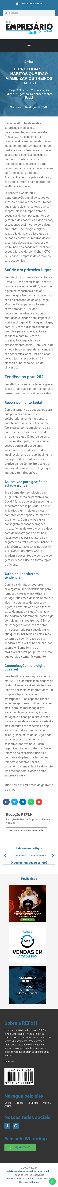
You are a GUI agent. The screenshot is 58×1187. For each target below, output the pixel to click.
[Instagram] (16, 1126)
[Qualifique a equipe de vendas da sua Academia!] (27, 962)
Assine (7, 1105)
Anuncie (47, 1102)
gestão (24, 94)
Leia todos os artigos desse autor (26, 830)
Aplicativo (23, 90)
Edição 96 (11, 94)
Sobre (7, 1102)
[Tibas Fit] (27, 921)
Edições (19, 1102)
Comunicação (40, 90)
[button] (29, 44)
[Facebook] (7, 1126)
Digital (29, 61)
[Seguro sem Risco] (27, 1002)
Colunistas (33, 1102)
